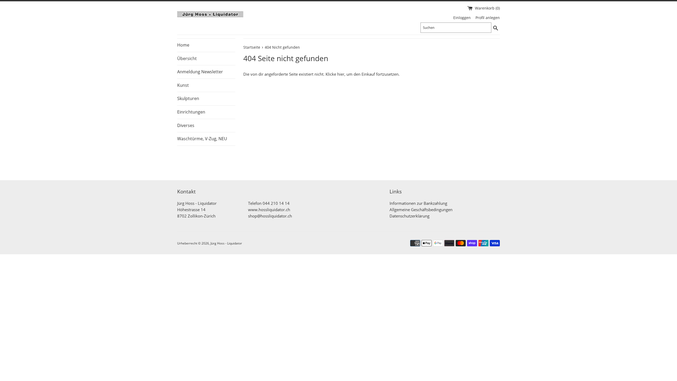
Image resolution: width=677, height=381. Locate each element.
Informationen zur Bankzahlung (418, 203)
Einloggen (462, 17)
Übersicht (187, 58)
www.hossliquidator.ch (269, 209)
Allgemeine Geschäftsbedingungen (421, 209)
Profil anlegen (487, 17)
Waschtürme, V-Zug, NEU (202, 139)
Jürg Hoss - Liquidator (226, 243)
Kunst (183, 85)
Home (183, 45)
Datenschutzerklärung (409, 216)
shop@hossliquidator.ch (270, 216)
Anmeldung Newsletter (200, 72)
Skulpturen (188, 98)
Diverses (185, 125)
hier (340, 74)
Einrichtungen (191, 112)
